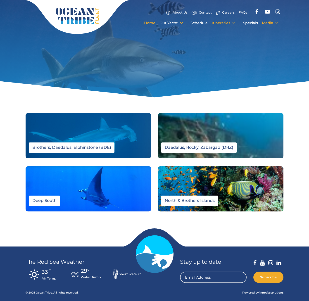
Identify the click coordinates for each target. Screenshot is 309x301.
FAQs (243, 12)
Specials (250, 23)
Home (149, 23)
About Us (180, 12)
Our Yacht (169, 23)
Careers (228, 12)
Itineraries (221, 23)
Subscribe (268, 277)
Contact (205, 12)
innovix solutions (271, 292)
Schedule (199, 23)
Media (268, 23)
